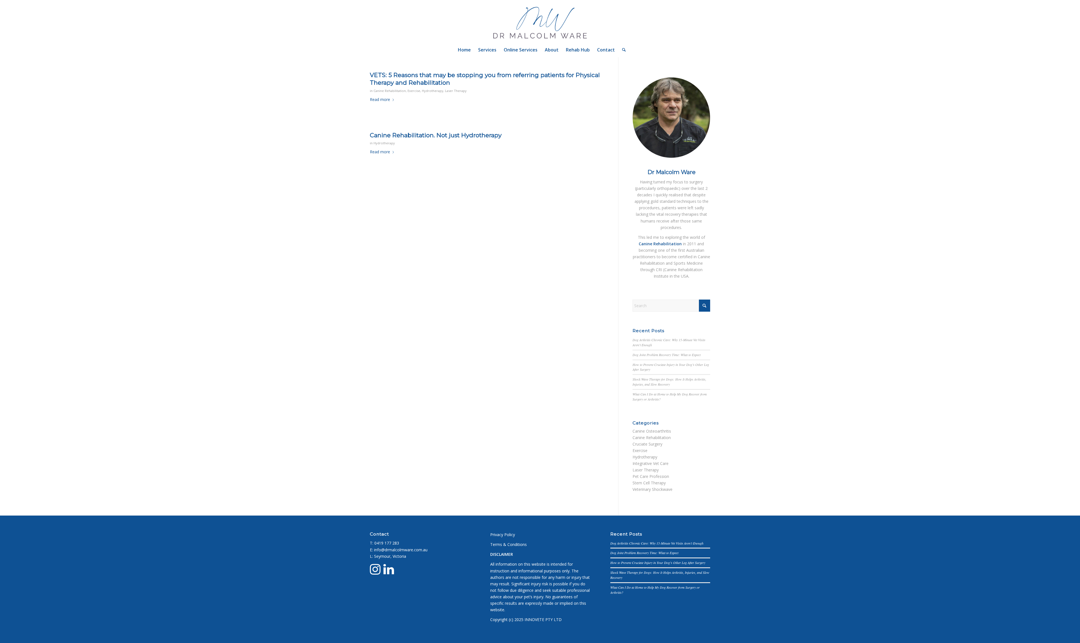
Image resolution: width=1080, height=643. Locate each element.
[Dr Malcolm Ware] (540, 21)
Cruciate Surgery (647, 444)
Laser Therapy (456, 91)
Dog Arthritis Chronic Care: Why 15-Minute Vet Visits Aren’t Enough (656, 543)
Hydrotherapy (432, 91)
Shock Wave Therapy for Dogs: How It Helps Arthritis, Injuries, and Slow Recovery (669, 381)
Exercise (414, 91)
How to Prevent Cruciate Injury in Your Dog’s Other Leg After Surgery (657, 562)
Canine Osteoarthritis (652, 431)
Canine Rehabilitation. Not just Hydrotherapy (435, 135)
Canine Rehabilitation (390, 91)
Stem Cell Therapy (649, 482)
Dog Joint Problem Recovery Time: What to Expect (667, 354)
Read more (380, 99)
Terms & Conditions (508, 544)
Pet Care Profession (651, 476)
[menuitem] (464, 50)
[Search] (622, 50)
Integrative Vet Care (651, 463)
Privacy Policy (502, 534)
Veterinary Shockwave (652, 489)
